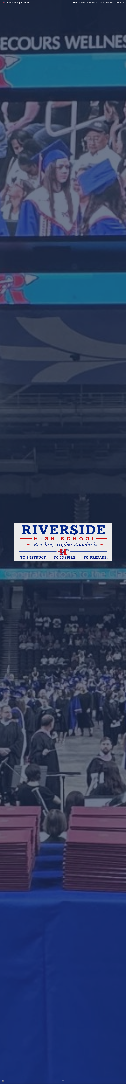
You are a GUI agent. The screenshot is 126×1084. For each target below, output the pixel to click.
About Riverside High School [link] (87, 2)
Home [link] (75, 2)
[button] (124, 2)
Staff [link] (101, 2)
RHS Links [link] (109, 2)
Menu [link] (117, 2)
